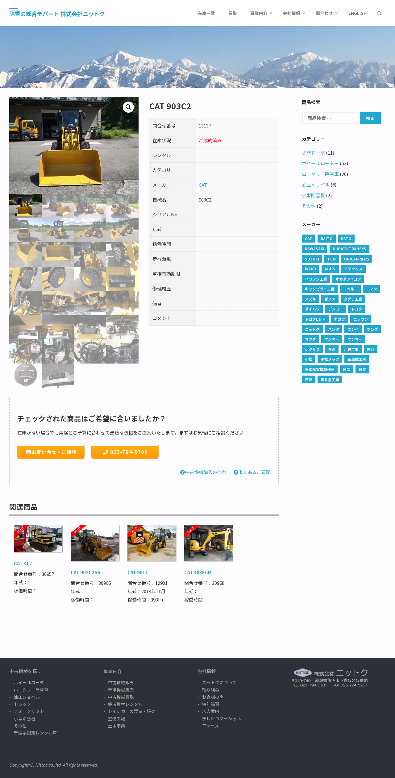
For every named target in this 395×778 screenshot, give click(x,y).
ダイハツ (312, 308)
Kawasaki (314, 248)
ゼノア (329, 299)
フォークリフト (29, 711)
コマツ (371, 288)
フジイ (353, 329)
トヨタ (356, 308)
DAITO (327, 238)
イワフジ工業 (316, 278)
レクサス (312, 349)
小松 (308, 359)
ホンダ (372, 329)
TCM (331, 258)
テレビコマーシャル (221, 718)
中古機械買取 (121, 697)
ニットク (312, 329)
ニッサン (360, 319)
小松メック (330, 359)
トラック (22, 704)
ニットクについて (219, 682)
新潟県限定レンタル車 (35, 733)
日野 (308, 379)
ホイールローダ (29, 682)
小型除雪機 (313, 195)
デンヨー (335, 308)
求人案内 (210, 711)
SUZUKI (312, 258)
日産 (346, 369)
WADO (310, 268)
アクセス (210, 725)
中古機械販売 (121, 682)
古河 (370, 349)
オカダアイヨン (348, 278)
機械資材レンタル (125, 704)
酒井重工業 (330, 379)
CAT (203, 184)
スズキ (310, 299)
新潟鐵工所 (356, 359)
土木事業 (116, 725)
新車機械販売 (121, 690)
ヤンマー (331, 339)
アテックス (353, 268)
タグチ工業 (353, 299)
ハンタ (333, 329)
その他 (309, 205)
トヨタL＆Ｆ (315, 319)
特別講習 (210, 704)
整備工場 (116, 718)
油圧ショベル (316, 184)
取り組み (210, 690)
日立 (362, 369)
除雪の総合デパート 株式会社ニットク (57, 14)
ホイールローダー (320, 163)
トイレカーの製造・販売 (132, 711)
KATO (346, 238)
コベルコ (350, 288)
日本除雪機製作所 (320, 369)
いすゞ (330, 268)
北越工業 (351, 349)
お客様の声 (213, 697)
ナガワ (339, 319)
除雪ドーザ (313, 152)
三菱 (331, 349)
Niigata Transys (349, 248)
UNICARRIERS (356, 258)
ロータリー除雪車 (320, 174)
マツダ (310, 339)
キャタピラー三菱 (320, 288)
